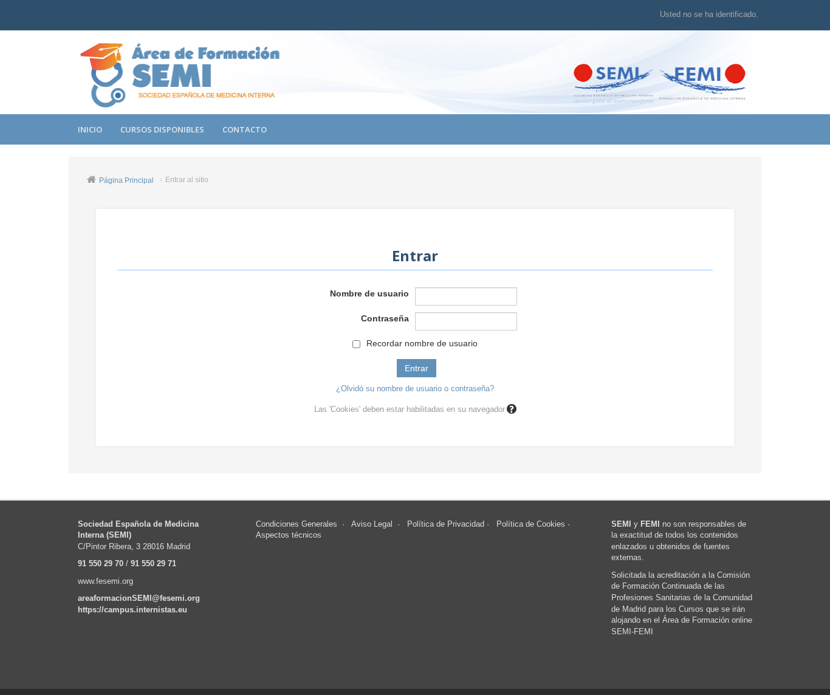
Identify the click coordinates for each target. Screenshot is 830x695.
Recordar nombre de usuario (422, 343)
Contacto (244, 129)
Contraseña (385, 318)
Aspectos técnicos (288, 534)
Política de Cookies (530, 524)
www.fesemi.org (105, 581)
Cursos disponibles (162, 129)
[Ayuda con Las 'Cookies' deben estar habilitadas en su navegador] (510, 409)
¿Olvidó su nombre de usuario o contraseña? (415, 388)
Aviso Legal (372, 524)
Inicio (90, 129)
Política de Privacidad (445, 524)
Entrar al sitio (186, 180)
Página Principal (126, 180)
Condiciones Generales (296, 524)
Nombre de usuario (369, 293)
